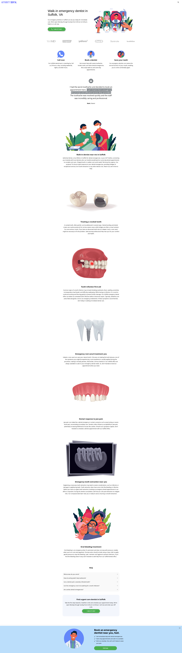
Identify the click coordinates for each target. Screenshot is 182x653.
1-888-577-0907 (57, 29)
